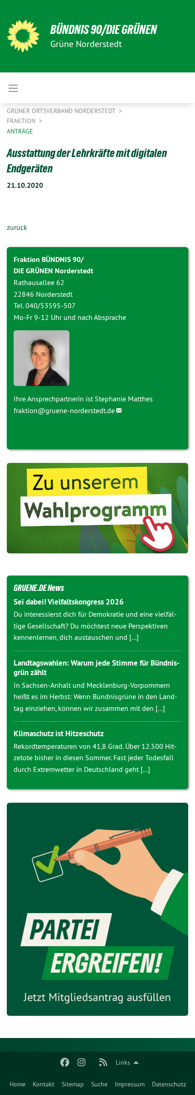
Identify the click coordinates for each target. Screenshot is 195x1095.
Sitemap (73, 1084)
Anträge (20, 131)
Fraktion (22, 121)
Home (17, 1084)
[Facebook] (65, 1062)
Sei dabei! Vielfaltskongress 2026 (69, 602)
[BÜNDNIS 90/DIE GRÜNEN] (23, 36)
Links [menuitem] (123, 1062)
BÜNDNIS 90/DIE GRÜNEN (103, 30)
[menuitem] (17, 1084)
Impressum (130, 1084)
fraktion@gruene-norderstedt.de (64, 410)
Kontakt (43, 1084)
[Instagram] (81, 1062)
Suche (99, 1084)
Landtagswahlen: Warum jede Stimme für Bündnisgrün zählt (97, 667)
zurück (17, 227)
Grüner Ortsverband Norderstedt (62, 111)
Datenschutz (169, 1084)
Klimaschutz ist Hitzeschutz (59, 733)
